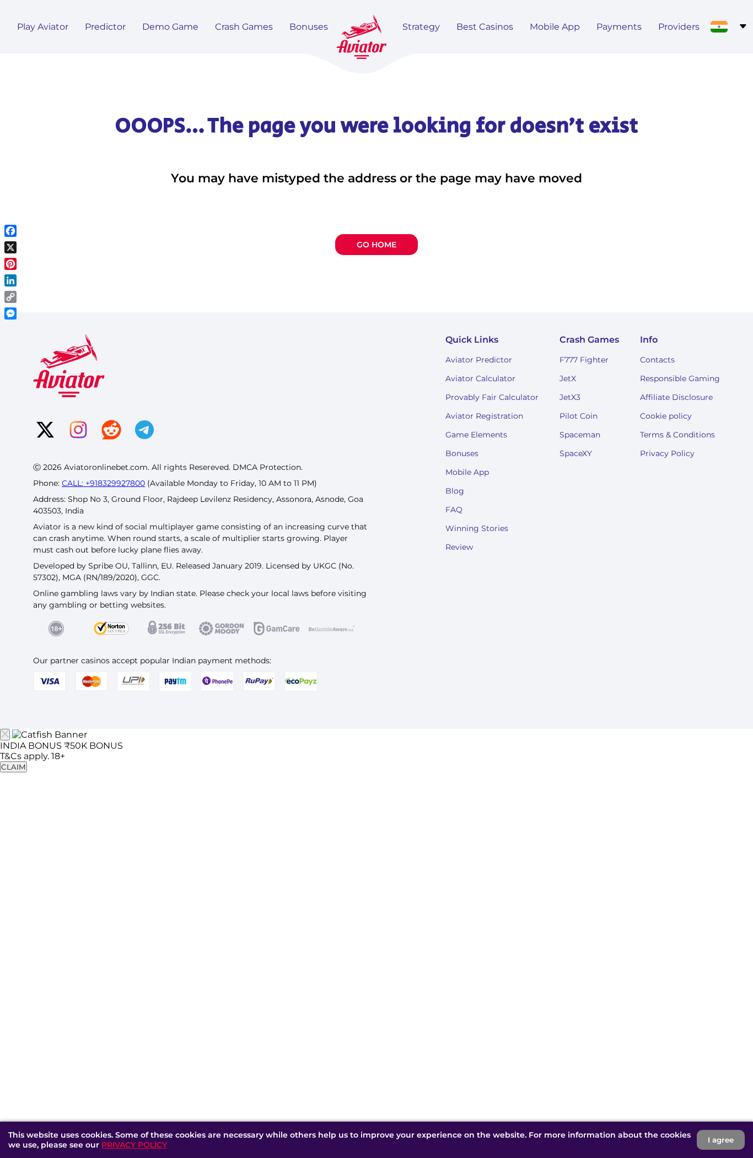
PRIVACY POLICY (134, 1145)
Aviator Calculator (480, 378)
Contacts (657, 360)
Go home (376, 245)
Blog (454, 491)
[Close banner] (5, 734)
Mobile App (555, 26)
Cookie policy (666, 416)
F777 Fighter (584, 360)
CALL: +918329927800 (103, 483)
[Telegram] (144, 431)
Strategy (421, 26)
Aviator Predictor (478, 360)
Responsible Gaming (680, 378)
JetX (568, 378)
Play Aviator (42, 26)
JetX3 (570, 397)
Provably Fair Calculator (492, 397)
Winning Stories (476, 528)
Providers (679, 26)
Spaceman (580, 435)
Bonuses (308, 26)
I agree (721, 1139)
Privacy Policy (667, 453)
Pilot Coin (579, 416)
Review (459, 547)
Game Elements (476, 435)
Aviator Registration (484, 416)
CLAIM (13, 766)
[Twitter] (45, 431)
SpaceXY (576, 453)
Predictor (105, 26)
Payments (619, 26)
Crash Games (244, 26)
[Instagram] (78, 431)
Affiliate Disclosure (676, 397)
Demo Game (170, 26)
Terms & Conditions (677, 435)
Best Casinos (484, 26)
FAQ (453, 510)
